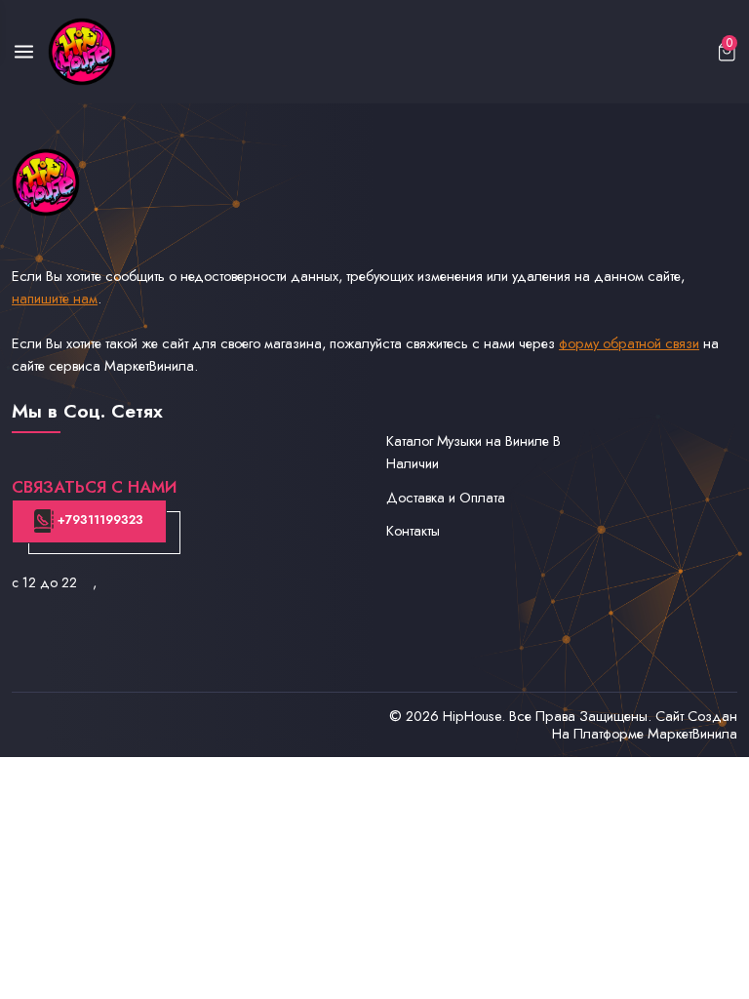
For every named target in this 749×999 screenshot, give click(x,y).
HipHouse (472, 715)
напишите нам (55, 298)
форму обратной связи (629, 343)
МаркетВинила (692, 733)
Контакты (413, 530)
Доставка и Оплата (445, 497)
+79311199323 (98, 520)
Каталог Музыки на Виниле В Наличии (473, 451)
